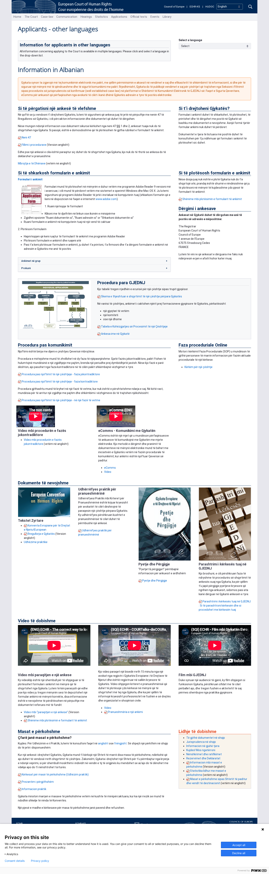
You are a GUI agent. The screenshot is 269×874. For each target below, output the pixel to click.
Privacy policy (40, 860)
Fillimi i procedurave (34, 144)
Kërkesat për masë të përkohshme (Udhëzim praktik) (55, 774)
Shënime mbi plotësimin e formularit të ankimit (212, 199)
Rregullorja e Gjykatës (41, 533)
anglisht (103, 743)
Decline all (238, 853)
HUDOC (209, 6)
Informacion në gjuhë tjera (202, 746)
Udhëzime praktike (35, 542)
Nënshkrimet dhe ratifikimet (204, 754)
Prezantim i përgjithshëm (38, 781)
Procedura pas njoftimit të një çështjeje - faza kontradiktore (60, 381)
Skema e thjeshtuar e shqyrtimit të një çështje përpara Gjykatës (141, 296)
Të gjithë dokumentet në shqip (205, 737)
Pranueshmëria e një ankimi (125, 712)
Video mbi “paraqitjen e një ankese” (46, 712)
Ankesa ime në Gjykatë (115, 333)
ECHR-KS (195, 6)
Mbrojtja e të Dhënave (31, 163)
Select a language (190, 40)
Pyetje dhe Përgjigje (154, 580)
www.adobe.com (106, 199)
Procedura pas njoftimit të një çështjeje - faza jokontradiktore (61, 374)
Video (107, 471)
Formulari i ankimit (30, 179)
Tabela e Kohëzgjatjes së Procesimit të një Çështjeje (134, 326)
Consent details (15, 860)
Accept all (238, 845)
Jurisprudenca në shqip (201, 741)
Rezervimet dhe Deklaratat (203, 758)
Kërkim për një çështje (198, 367)
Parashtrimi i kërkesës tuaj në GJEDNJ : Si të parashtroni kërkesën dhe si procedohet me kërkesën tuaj (225, 605)
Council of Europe (174, 6)
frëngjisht (120, 743)
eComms (110, 467)
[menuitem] (17, 16)
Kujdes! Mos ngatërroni (200, 750)
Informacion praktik (34, 789)
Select (185, 46)
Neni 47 (26, 137)
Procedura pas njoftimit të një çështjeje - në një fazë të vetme (61, 400)
